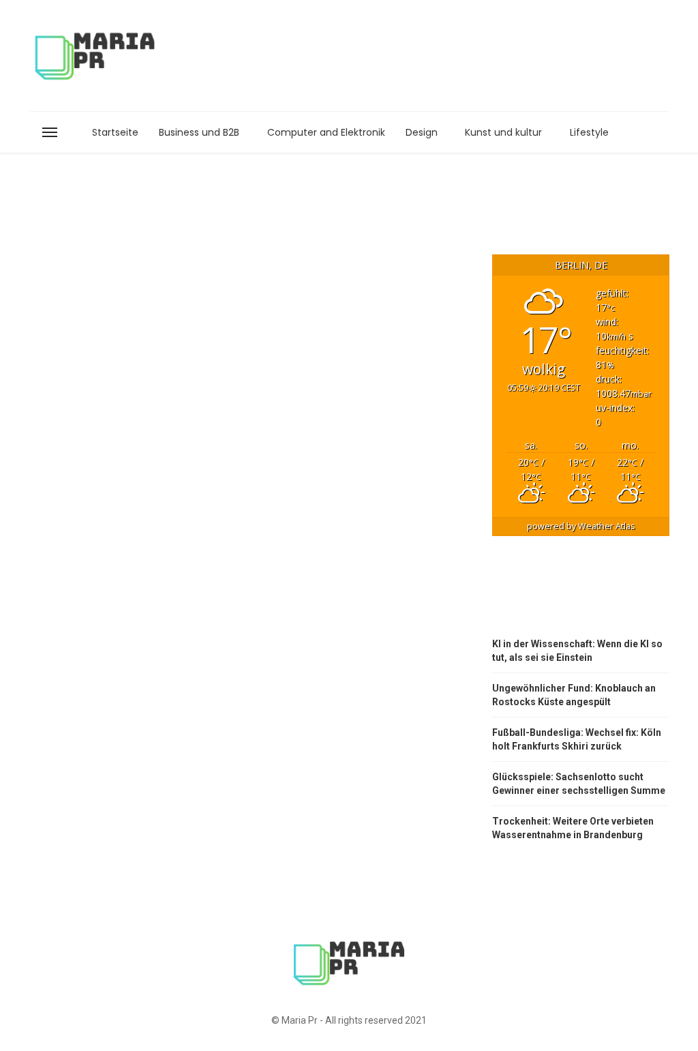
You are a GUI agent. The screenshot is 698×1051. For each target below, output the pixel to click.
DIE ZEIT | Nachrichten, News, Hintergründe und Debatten (565, 594)
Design (422, 132)
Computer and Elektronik (326, 132)
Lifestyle (589, 132)
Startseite (115, 132)
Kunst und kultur (503, 132)
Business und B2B (199, 132)
